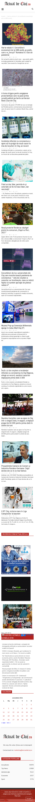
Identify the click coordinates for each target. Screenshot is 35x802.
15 (22, 712)
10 (31, 708)
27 (13, 720)
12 (8, 712)
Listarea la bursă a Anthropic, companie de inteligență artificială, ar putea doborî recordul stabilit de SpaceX (17, 646)
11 (4, 712)
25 (4, 720)
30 (27, 720)
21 (18, 716)
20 (13, 716)
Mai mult (18, 796)
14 (18, 712)
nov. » (8, 723)
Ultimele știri (7, 638)
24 (31, 716)
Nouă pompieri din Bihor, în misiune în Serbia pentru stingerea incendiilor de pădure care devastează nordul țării (16, 671)
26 (8, 720)
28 (18, 720)
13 (13, 712)
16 (27, 712)
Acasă (3, 16)
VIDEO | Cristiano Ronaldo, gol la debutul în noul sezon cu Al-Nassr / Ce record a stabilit (16, 652)
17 (31, 712)
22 (22, 716)
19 (8, 716)
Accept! (29, 798)
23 (27, 716)
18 (4, 716)
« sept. (3, 723)
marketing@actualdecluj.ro (23, 750)
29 (22, 720)
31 (31, 720)
